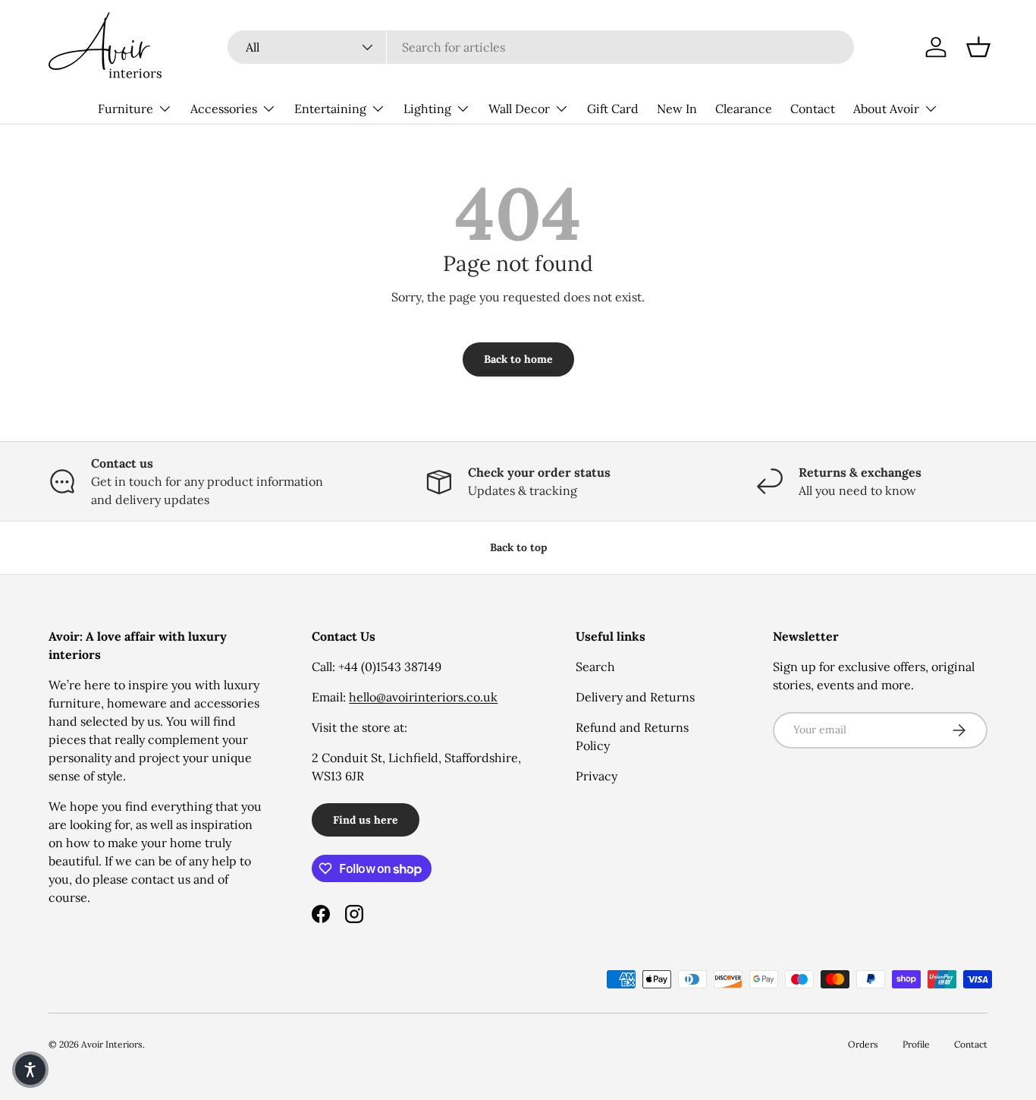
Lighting (427, 108)
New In (677, 108)
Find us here (365, 820)
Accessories (223, 108)
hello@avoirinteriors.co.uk (423, 696)
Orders (863, 1044)
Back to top (518, 547)
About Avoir (886, 108)
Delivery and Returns (635, 696)
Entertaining (330, 108)
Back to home (518, 359)
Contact (812, 108)
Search (595, 666)
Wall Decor (519, 108)
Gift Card (613, 108)
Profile (916, 1044)
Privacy (596, 775)
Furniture (125, 108)
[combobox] (541, 47)
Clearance (743, 108)
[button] (978, 47)
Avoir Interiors (112, 1044)
